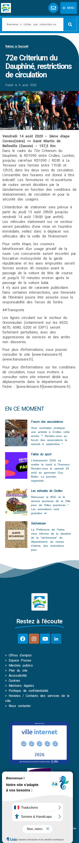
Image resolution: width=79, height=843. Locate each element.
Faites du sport (41, 454)
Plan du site (18, 670)
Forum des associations (47, 422)
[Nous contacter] (53, 8)
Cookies (14, 681)
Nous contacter (20, 706)
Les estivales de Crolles (46, 491)
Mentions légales (21, 686)
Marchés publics (21, 665)
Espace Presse (20, 660)
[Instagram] (34, 639)
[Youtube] (45, 639)
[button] (68, 8)
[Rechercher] (70, 24)
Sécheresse (38, 523)
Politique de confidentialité (28, 691)
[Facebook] (23, 639)
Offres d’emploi (20, 655)
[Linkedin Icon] (56, 639)
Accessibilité (18, 675)
